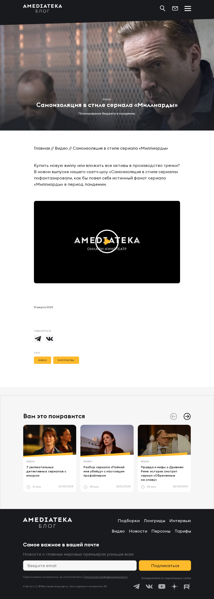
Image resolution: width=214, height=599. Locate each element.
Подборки (129, 520)
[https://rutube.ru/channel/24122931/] (187, 586)
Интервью (180, 520)
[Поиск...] (162, 8)
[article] (49, 458)
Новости (138, 531)
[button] (187, 416)
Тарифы (183, 531)
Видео (61, 148)
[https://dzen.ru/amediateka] (174, 586)
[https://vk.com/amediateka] (149, 586)
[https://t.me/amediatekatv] (137, 586)
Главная (42, 148)
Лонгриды (154, 520)
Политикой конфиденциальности (106, 577)
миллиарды (66, 360)
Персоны (160, 531)
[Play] (107, 242)
